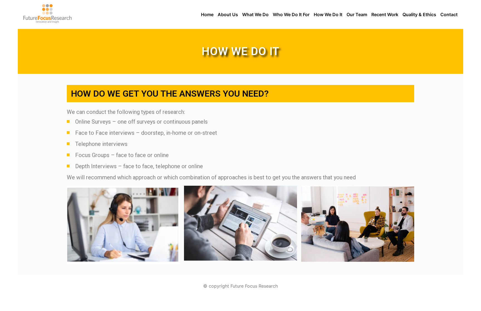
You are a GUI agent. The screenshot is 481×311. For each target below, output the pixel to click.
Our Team (357, 14)
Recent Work (384, 14)
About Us (228, 14)
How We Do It (328, 14)
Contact (449, 14)
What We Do (255, 14)
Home (207, 14)
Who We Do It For (291, 14)
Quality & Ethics (419, 14)
